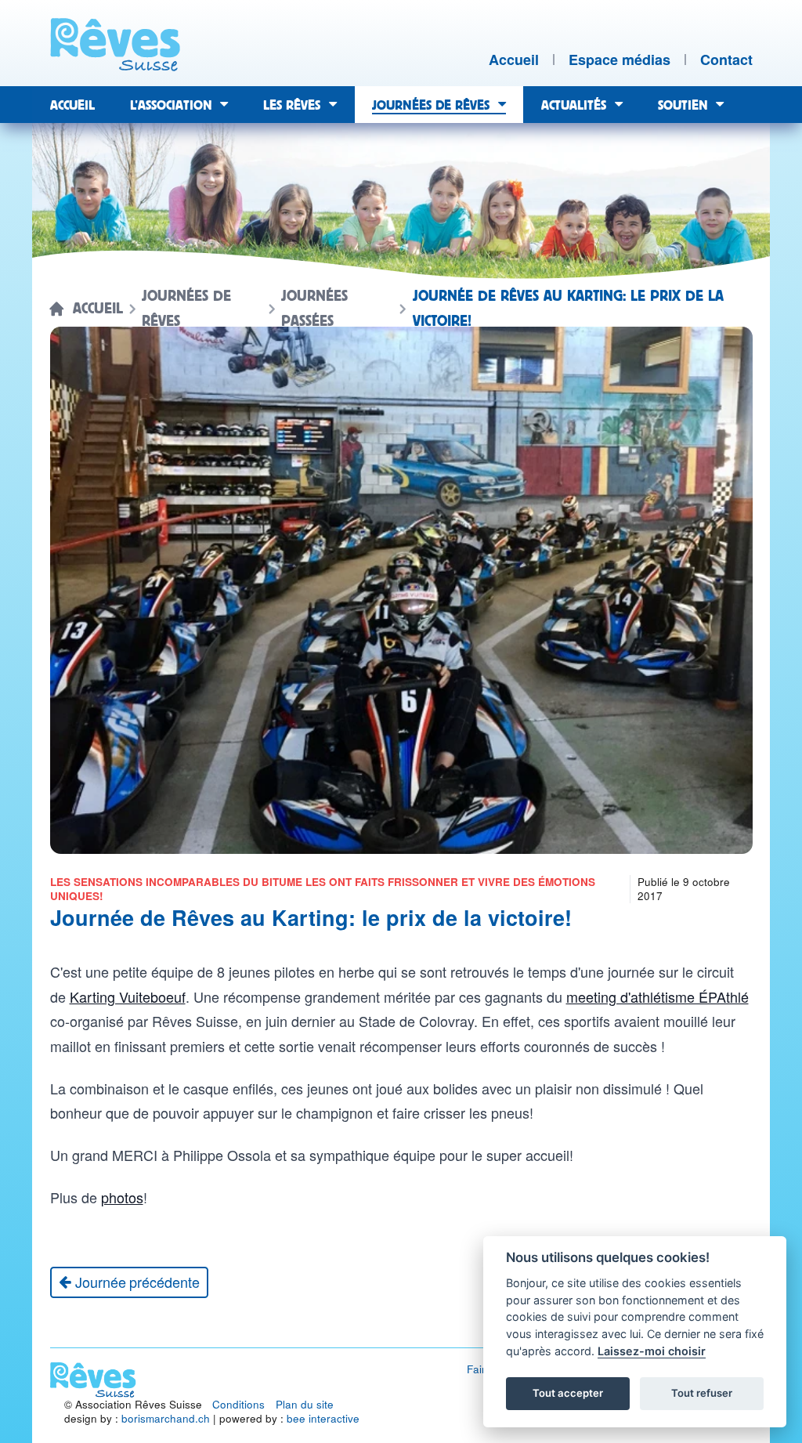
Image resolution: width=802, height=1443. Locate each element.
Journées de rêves (186, 308)
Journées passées (314, 308)
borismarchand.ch (165, 1418)
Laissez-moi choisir (652, 1351)
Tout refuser (701, 1393)
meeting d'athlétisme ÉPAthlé (657, 996)
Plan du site (305, 1404)
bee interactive (323, 1418)
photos (122, 1197)
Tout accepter (568, 1393)
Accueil (98, 308)
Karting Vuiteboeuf (128, 996)
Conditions (238, 1404)
